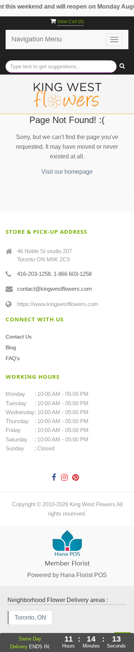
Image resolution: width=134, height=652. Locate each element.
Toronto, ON (30, 617)
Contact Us (19, 337)
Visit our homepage (67, 171)
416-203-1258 (34, 274)
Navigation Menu (37, 39)
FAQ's (13, 358)
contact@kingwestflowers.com (54, 289)
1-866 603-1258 (73, 274)
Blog (11, 347)
